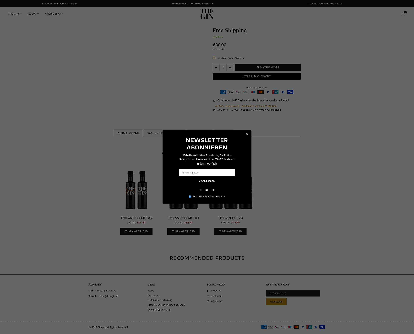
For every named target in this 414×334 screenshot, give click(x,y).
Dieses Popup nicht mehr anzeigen (208, 196)
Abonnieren (207, 181)
